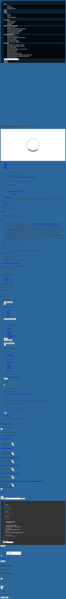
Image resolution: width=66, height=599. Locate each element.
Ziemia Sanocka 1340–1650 (14, 53)
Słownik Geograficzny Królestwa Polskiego (18, 56)
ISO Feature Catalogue (13, 377)
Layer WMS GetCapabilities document (10, 263)
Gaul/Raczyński (11, 27)
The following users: (6, 443)
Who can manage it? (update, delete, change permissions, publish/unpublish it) (22, 481)
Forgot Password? (5, 558)
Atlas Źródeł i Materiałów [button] (11, 25)
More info (3, 211)
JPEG (8, 316)
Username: (3, 552)
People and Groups (9, 435)
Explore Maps (9, 513)
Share (5, 165)
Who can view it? (5, 438)
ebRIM (9, 366)
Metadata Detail (8, 340)
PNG (8, 313)
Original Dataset (11, 337)
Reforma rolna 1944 (12, 50)
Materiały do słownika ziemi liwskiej (16, 28)
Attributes (6, 164)
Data (8, 311)
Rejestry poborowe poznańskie (15, 30)
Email (5, 277)
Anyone (4, 442)
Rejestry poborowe (12, 57)
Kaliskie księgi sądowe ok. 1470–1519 (17, 49)
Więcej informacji (11, 21)
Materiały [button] (6, 43)
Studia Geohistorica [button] (9, 34)
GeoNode (14, 535)
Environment (7, 197)
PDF (8, 314)
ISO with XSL (11, 362)
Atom (8, 371)
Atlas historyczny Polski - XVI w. (15, 44)
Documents (10, 7)
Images (9, 310)
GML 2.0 (9, 334)
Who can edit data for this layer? (10, 465)
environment (13, 194)
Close (6, 338)
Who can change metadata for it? (10, 457)
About (14, 536)
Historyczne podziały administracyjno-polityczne (19, 54)
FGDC (9, 365)
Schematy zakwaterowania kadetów (16, 37)
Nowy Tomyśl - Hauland (13, 41)
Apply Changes (8, 487)
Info (5, 163)
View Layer (7, 341)
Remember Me (6, 555)
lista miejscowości (59, 235)
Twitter (5, 280)
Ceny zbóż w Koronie (12, 40)
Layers (9, 5)
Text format (10, 354)
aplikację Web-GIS (54, 225)
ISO (8, 363)
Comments (6, 168)
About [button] (5, 12)
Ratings (6, 167)
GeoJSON (9, 328)
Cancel (2, 487)
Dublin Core (10, 368)
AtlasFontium (10, 22)
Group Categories (11, 17)
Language (5, 540)
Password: (3, 554)
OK (2, 496)
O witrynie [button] (7, 20)
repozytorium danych (14, 229)
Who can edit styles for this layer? (10, 473)
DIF (8, 369)
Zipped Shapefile (11, 335)
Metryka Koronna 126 (12, 36)
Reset (23, 498)
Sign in (3, 561)
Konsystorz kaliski (11, 47)
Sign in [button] (6, 62)
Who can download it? (7, 448)
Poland (5, 202)
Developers (9, 536)
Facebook (6, 279)
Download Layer (8, 302)
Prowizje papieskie (12, 38)
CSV (8, 331)
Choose (3, 498)
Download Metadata (9, 343)
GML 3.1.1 (10, 332)
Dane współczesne (12, 52)
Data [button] (5, 4)
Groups (9, 15)
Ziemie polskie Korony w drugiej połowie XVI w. (20, 394)
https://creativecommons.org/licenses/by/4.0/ (25, 177)
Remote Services (11, 8)
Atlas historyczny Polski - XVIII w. (16, 46)
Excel (8, 329)
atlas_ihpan (7, 205)
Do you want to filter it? (10, 319)
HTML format (10, 356)
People (9, 14)
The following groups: (6, 445)
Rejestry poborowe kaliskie (14, 31)
